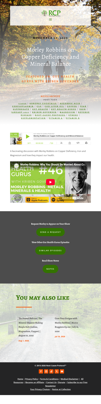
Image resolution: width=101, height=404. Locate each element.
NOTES (50, 269)
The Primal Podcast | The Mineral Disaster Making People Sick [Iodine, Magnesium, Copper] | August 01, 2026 (31, 327)
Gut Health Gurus (63, 109)
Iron (82, 109)
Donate (61, 382)
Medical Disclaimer (69, 379)
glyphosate (21, 109)
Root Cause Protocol (50, 115)
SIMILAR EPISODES (50, 250)
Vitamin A (56, 118)
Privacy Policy (31, 379)
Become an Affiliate (34, 382)
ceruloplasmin (23, 106)
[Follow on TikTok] (51, 371)
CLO (39, 106)
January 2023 (20, 112)
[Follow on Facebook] (41, 371)
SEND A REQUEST (50, 232)
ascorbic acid (70, 103)
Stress (73, 115)
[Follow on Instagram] (46, 371)
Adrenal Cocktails (43, 103)
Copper (72, 106)
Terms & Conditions (49, 379)
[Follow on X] (57, 371)
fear (83, 106)
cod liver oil (54, 106)
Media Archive (50, 96)
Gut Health (40, 109)
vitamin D (73, 118)
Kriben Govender (44, 112)
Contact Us (51, 382)
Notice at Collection (61, 389)
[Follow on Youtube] (62, 371)
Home (20, 379)
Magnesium (67, 112)
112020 (22, 103)
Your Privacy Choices (40, 389)
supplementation (33, 118)
